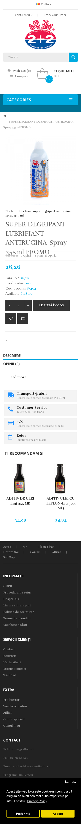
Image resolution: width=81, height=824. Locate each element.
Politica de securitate (18, 612)
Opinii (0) (11, 363)
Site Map (9, 557)
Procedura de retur (17, 592)
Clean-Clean (46, 547)
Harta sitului (12, 662)
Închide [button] (70, 782)
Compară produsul (22, 318)
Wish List (9, 675)
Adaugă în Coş (51, 305)
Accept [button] (58, 813)
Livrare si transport (17, 605)
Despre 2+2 (11, 599)
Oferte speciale (14, 719)
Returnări (9, 656)
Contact (35, 552)
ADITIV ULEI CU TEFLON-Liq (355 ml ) (61, 503)
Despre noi (11, 552)
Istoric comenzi (14, 669)
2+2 (25, 547)
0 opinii (26, 255)
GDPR (7, 586)
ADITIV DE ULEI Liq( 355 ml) (20, 501)
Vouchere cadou (15, 625)
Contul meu (11, 725)
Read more (17, 377)
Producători (11, 700)
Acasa (7, 547)
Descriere (12, 355)
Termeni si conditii (16, 618)
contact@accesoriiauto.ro (31, 766)
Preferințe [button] (23, 813)
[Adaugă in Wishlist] (10, 318)
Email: (8, 766)
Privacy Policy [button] (37, 801)
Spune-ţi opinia (45, 255)
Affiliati (56, 552)
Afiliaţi (7, 713)
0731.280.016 (24, 749)
